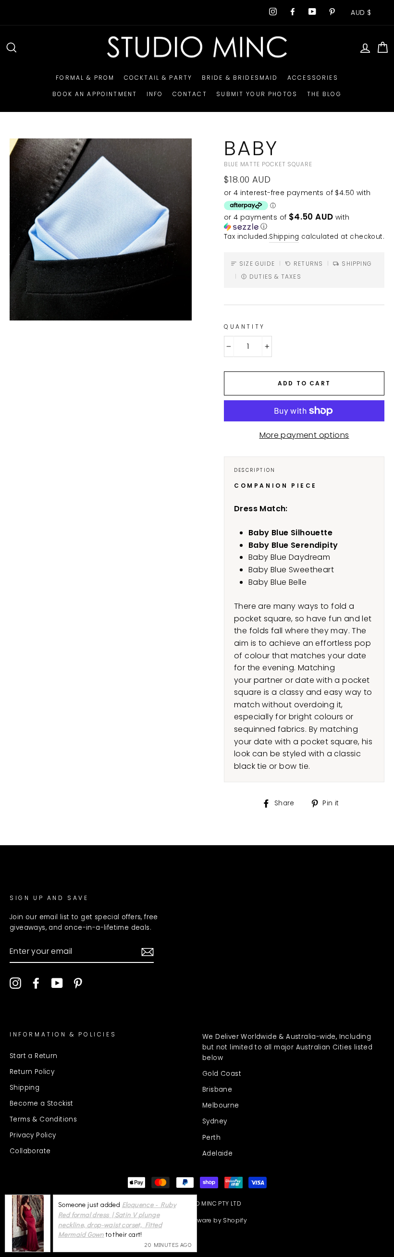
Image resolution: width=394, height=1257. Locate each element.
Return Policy (32, 1071)
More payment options (304, 435)
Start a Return (34, 1055)
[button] (304, 222)
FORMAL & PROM (85, 78)
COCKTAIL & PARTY (158, 78)
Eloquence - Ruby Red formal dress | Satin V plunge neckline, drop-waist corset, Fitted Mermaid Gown (117, 1219)
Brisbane (217, 1089)
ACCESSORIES (312, 78)
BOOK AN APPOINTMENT (94, 94)
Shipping (284, 236)
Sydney (214, 1121)
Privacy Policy (33, 1135)
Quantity (244, 326)
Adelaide (217, 1153)
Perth (211, 1137)
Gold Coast (221, 1073)
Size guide (257, 263)
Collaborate (30, 1151)
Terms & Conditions (43, 1119)
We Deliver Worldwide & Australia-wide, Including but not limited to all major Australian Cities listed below (287, 1047)
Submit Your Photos (256, 94)
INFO (155, 94)
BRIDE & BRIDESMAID (240, 78)
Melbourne (220, 1105)
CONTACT (189, 94)
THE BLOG (324, 94)
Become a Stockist (42, 1103)
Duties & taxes (275, 276)
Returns (308, 263)
